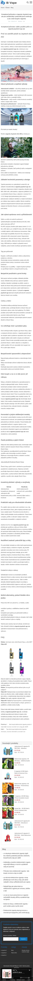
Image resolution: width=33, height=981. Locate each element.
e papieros (13, 973)
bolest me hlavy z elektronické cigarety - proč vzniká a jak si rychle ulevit (15, 905)
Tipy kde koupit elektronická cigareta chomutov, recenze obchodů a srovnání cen (13, 730)
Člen (29, 979)
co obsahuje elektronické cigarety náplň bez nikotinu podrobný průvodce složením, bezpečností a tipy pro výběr (16, 856)
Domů (4, 979)
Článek (8, 7)
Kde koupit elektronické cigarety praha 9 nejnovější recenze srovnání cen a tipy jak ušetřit (16, 725)
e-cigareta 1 (4, 955)
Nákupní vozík (21, 979)
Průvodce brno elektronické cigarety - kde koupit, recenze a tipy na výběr (16, 872)
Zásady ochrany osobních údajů (25, 951)
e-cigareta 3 (4, 950)
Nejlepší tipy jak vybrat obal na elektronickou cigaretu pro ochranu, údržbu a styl (16, 888)
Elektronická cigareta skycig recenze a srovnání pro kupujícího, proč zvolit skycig (16, 911)
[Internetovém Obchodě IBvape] (9, 3)
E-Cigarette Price (20, 973)
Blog (12, 7)
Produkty (12, 979)
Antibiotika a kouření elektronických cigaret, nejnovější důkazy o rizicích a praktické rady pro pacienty (16, 864)
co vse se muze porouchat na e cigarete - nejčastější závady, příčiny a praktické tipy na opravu (16, 897)
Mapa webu (14, 952)
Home (2, 7)
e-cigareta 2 (4, 952)
